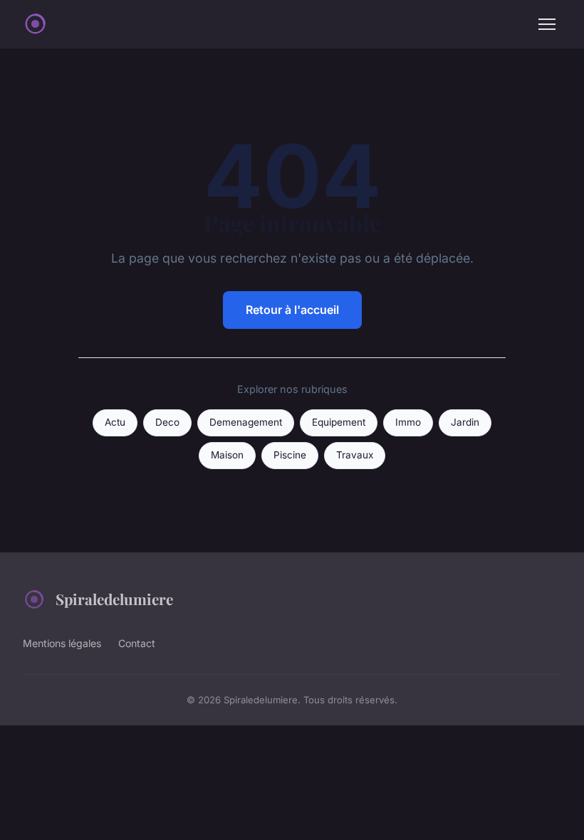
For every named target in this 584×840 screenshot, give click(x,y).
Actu (115, 422)
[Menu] (547, 24)
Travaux (354, 455)
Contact (136, 643)
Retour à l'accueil (292, 310)
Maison (227, 455)
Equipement (338, 422)
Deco (167, 422)
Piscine (289, 455)
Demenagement (245, 422)
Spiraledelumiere (114, 599)
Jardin (465, 422)
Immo (408, 422)
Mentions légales (62, 643)
